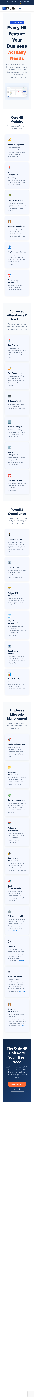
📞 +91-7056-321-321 (11, 1)
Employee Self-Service (17, 252)
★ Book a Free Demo (17, 4)
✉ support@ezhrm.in (25, 1)
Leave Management (15, 200)
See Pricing (17, 1089)
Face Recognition (15, 373)
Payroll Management (16, 145)
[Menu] (20, 8)
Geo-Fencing (13, 345)
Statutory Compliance (16, 226)
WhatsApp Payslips (15, 539)
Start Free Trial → (17, 1084)
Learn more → (12, 930)
